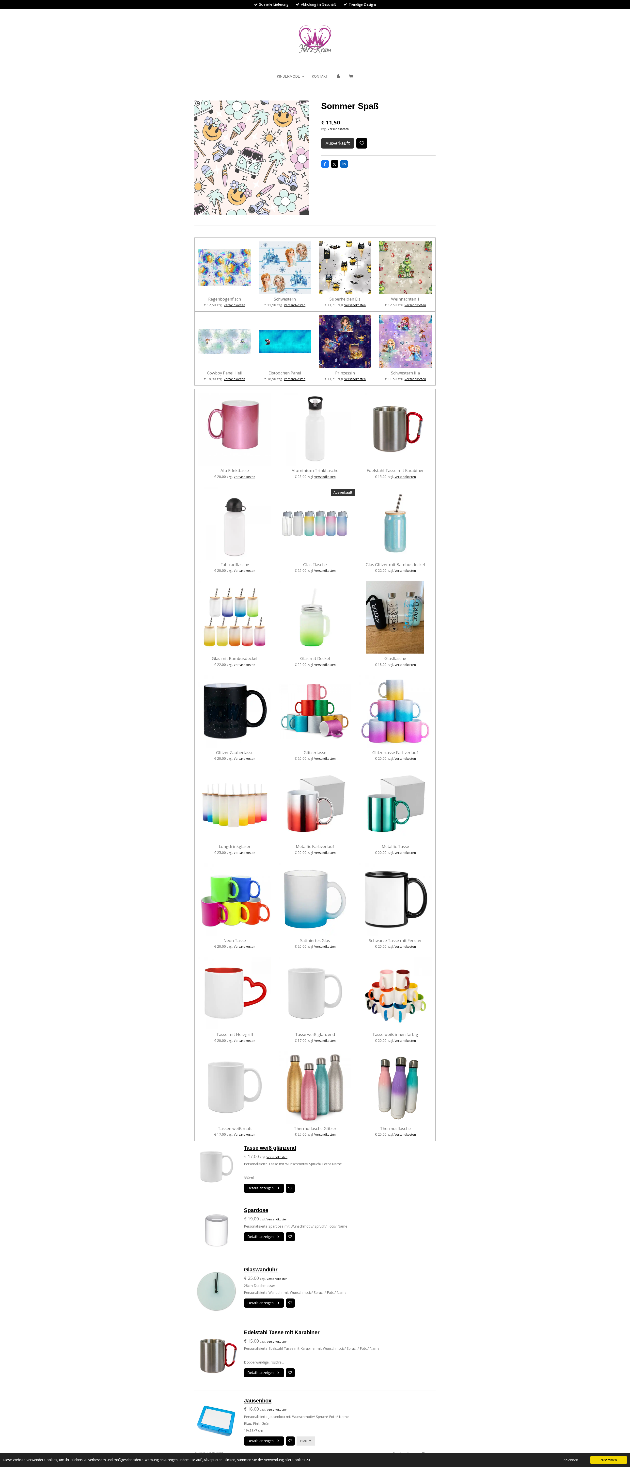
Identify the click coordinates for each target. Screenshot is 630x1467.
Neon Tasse (234, 940)
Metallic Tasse (395, 846)
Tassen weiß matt (235, 1128)
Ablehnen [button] (571, 1460)
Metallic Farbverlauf (315, 846)
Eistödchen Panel (284, 373)
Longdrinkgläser (235, 846)
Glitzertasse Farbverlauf (395, 752)
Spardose (256, 1210)
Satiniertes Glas (315, 940)
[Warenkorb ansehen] (351, 76)
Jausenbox (257, 1401)
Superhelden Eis (345, 299)
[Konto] (338, 76)
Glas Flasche (315, 564)
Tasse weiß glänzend (315, 1034)
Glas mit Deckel (315, 658)
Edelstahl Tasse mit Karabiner (395, 470)
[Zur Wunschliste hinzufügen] (361, 143)
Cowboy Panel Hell (224, 373)
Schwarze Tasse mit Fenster (395, 940)
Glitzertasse (315, 752)
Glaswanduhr (261, 1269)
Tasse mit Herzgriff (234, 1034)
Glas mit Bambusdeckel (234, 658)
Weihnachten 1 (405, 299)
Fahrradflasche (234, 564)
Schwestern (285, 299)
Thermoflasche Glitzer (315, 1128)
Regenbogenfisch (224, 299)
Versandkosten (338, 129)
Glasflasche (395, 658)
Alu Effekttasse (234, 470)
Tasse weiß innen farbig (395, 1034)
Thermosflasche (395, 1128)
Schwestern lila (405, 373)
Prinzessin (345, 373)
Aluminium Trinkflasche (315, 470)
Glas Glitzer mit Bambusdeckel (395, 564)
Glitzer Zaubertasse (234, 752)
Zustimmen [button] (608, 1460)
